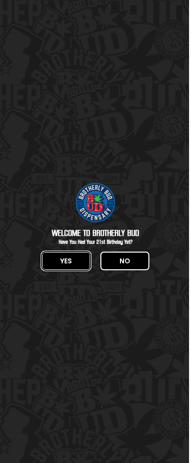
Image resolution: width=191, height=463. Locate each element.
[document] (95, 231)
